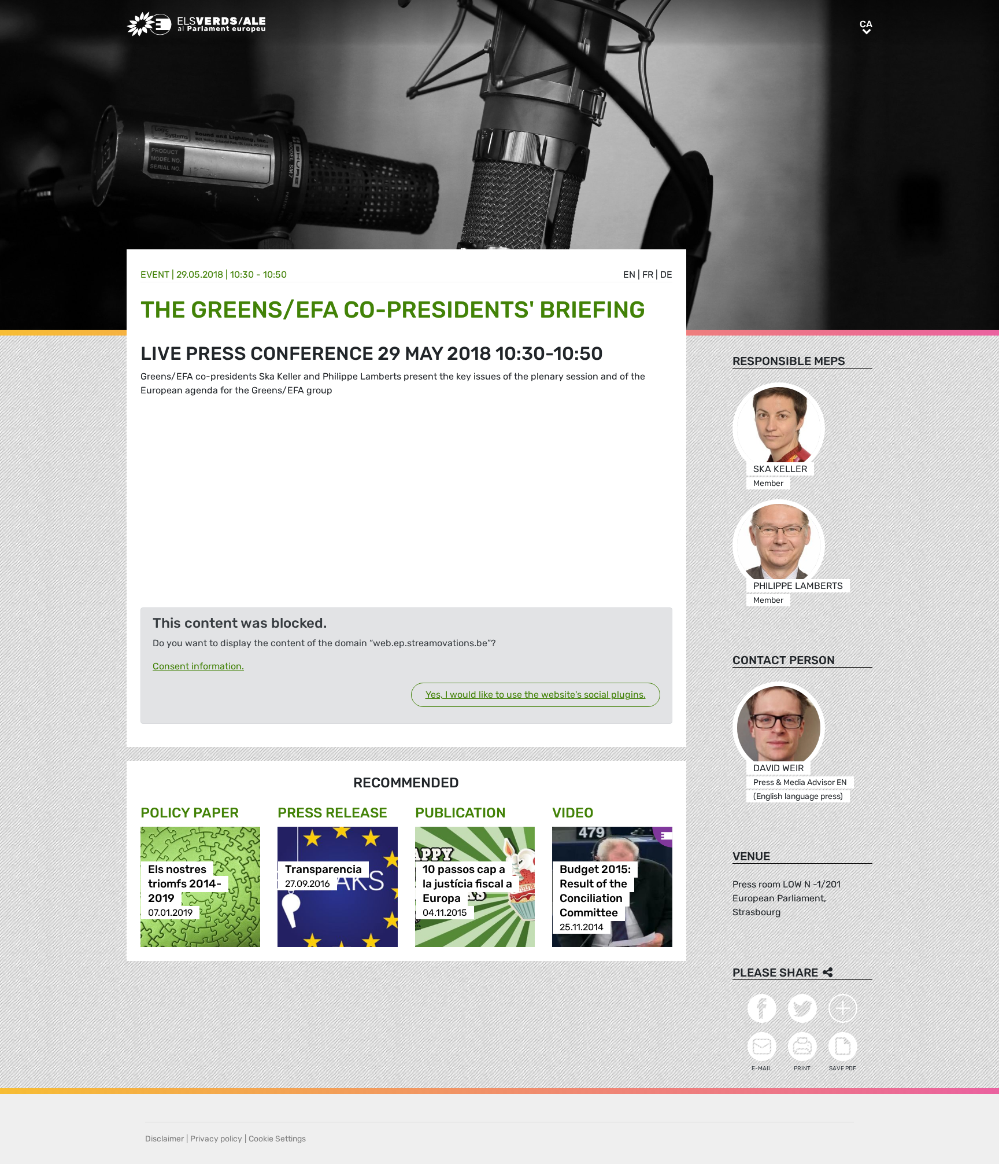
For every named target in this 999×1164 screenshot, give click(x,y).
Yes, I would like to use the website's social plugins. (536, 694)
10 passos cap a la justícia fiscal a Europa (467, 884)
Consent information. (198, 666)
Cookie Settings (277, 1139)
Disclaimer (164, 1139)
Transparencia (323, 869)
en (629, 274)
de (666, 274)
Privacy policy (216, 1139)
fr (647, 274)
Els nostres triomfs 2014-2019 (184, 884)
